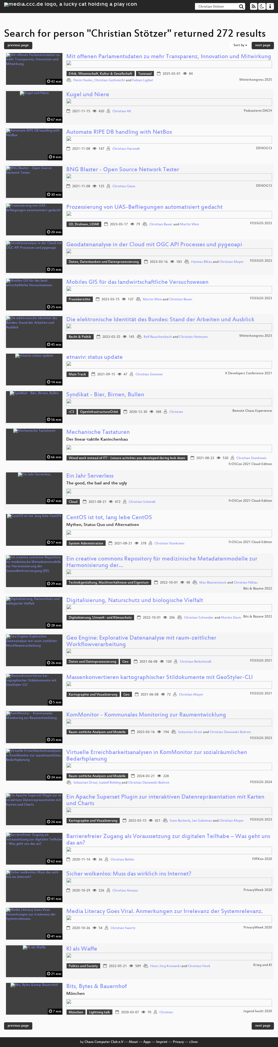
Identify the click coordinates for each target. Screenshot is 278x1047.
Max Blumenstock (212, 583)
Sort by (239, 45)
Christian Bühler (122, 860)
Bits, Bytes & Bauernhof (96, 986)
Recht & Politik (80, 337)
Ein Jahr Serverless (89, 476)
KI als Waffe (81, 949)
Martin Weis (189, 224)
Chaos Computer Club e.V (103, 1042)
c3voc (193, 1042)
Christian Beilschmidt (195, 662)
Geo (125, 662)
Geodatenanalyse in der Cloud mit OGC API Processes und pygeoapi (154, 245)
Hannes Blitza (201, 262)
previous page (18, 45)
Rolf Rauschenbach (158, 337)
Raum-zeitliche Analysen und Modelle (97, 732)
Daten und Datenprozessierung (92, 662)
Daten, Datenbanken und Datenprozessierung (104, 262)
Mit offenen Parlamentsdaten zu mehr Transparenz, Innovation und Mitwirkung (168, 57)
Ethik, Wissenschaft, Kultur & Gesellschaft (100, 74)
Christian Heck (199, 966)
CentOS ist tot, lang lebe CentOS (109, 518)
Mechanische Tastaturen (98, 432)
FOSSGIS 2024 (261, 782)
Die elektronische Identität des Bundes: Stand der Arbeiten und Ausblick (160, 320)
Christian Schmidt (142, 502)
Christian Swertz (122, 928)
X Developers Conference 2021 (248, 373)
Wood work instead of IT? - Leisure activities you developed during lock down (127, 458)
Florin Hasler (83, 80)
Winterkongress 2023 (255, 336)
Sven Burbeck (180, 821)
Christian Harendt (126, 149)
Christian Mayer (231, 262)
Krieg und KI (262, 965)
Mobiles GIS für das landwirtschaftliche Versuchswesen (137, 282)
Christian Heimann (193, 337)
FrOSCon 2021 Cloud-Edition (250, 464)
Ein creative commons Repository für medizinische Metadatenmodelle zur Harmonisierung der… (161, 562)
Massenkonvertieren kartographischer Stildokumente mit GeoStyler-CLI (159, 677)
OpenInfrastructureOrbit (99, 412)
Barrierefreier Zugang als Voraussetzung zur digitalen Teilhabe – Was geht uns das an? (168, 840)
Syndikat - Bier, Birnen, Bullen (105, 395)
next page (262, 45)
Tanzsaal (144, 74)
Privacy (178, 1042)
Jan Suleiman (202, 821)
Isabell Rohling (110, 783)
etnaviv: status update (94, 357)
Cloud (73, 502)
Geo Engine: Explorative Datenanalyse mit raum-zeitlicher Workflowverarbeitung (141, 641)
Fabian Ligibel (142, 80)
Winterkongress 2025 (255, 80)
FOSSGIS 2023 (261, 223)
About (133, 1042)
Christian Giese (123, 186)
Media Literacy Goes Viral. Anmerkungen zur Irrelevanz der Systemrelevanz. (164, 911)
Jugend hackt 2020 (257, 1011)
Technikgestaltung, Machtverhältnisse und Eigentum (109, 583)
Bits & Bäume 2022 (257, 589)
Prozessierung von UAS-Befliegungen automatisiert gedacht (144, 207)
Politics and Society (83, 966)
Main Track (77, 374)
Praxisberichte (79, 299)
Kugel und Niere (87, 95)
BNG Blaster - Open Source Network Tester (122, 170)
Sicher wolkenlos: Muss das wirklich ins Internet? (128, 874)
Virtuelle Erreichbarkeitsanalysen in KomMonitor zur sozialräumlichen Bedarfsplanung (156, 756)
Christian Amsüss (125, 891)
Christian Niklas (246, 583)
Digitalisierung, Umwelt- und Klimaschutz (100, 618)
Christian (176, 412)
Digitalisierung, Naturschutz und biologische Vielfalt (134, 600)
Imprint (162, 1042)
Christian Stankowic (251, 458)
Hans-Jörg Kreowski (165, 966)
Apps (147, 1042)
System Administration (86, 544)
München (76, 1012)
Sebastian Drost (190, 732)
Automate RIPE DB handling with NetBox (119, 132)
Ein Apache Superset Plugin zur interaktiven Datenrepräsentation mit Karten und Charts (165, 800)
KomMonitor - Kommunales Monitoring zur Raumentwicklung (146, 715)
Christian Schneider (199, 618)
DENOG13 (264, 148)
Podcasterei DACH (258, 111)
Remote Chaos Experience (252, 411)
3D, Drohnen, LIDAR (84, 224)
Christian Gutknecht (109, 80)
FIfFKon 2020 (262, 859)
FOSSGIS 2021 (261, 661)
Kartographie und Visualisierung (93, 695)
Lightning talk (99, 1012)
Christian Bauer (161, 224)
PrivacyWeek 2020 (258, 890)
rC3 (71, 412)
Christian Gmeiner (149, 374)
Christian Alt (121, 111)
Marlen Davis (231, 618)
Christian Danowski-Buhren (230, 732)
